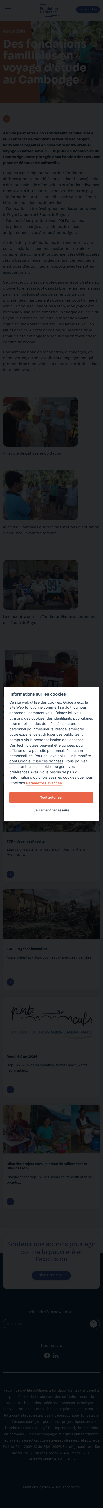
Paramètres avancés (44, 783)
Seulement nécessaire (52, 810)
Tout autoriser (51, 797)
